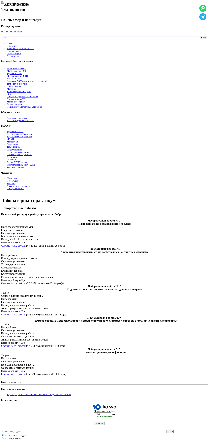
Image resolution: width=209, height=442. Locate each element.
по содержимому (13, 438)
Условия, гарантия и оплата (20, 48)
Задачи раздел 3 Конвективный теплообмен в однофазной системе (39, 394)
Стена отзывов (14, 51)
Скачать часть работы (13, 245)
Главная (11, 43)
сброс (19, 31)
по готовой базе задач (15, 435)
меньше (12, 31)
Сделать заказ (13, 56)
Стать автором (14, 53)
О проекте (12, 46)
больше (4, 31)
